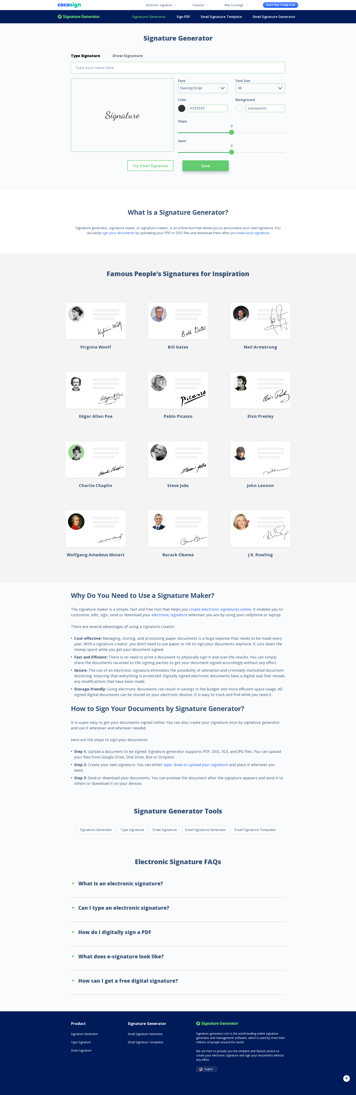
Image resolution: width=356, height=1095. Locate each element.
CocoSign (69, 5)
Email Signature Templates (255, 829)
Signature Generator (79, 17)
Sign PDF (183, 16)
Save (205, 165)
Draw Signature (164, 829)
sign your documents (118, 233)
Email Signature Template (221, 16)
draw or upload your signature (201, 764)
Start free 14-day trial (280, 5)
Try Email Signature (150, 165)
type (168, 764)
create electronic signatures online (220, 609)
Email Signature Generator (274, 16)
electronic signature (169, 614)
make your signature (253, 233)
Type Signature (132, 829)
